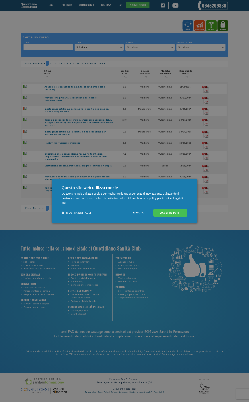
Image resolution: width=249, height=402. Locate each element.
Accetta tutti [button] (170, 212)
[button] (76, 213)
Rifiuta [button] (138, 212)
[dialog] (124, 201)
